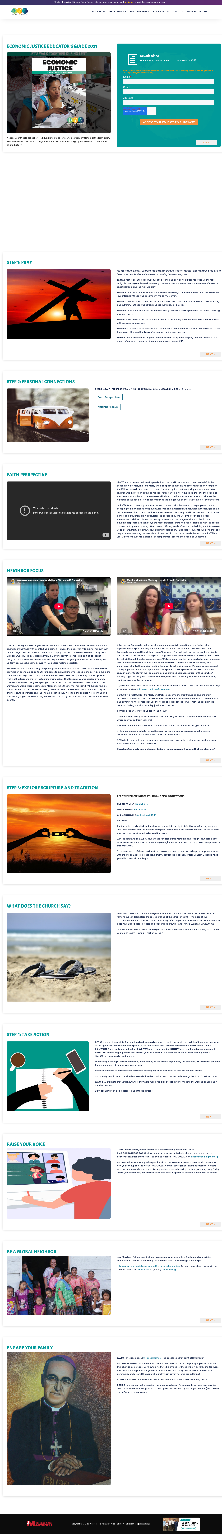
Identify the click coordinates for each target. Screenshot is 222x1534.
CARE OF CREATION (116, 11)
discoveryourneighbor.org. (204, 1156)
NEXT (206, 142)
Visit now (129, 2)
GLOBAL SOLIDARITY (138, 11)
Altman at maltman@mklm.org (153, 689)
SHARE (207, 11)
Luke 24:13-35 (139, 809)
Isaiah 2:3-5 (141, 804)
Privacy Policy (144, 1524)
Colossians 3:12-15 (146, 815)
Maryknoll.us (143, 1269)
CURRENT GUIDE (98, 11)
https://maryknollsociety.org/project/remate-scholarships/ (148, 1266)
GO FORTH (156, 11)
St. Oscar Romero (152, 1357)
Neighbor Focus (108, 407)
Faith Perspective (109, 397)
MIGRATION (172, 11)
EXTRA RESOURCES (190, 11)
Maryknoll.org (169, 1269)
